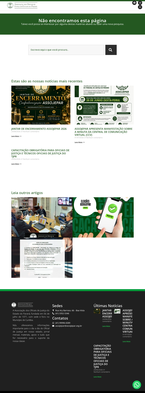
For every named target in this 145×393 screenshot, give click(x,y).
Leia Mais (106, 326)
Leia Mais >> (16, 136)
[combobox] (66, 50)
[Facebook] (134, 3)
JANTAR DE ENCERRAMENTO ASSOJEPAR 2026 (39, 128)
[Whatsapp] (140, 7)
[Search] (111, 50)
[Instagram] (140, 3)
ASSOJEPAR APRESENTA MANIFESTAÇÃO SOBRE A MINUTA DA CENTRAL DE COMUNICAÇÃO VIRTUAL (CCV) (103, 132)
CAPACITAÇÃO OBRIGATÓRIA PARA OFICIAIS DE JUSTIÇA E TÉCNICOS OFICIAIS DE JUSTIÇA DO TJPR (40, 153)
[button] (137, 385)
